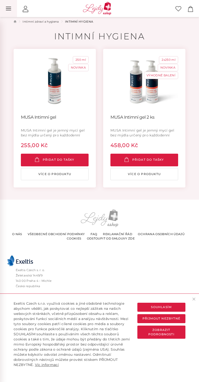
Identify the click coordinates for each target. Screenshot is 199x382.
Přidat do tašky (57, 159)
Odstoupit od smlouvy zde (111, 238)
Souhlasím (161, 307)
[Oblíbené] (178, 8)
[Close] (193, 299)
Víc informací (47, 365)
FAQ (94, 234)
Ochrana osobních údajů (161, 234)
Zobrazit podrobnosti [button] (161, 332)
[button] (25, 8)
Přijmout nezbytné (161, 318)
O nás (17, 234)
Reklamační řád (117, 234)
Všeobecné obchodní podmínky (56, 234)
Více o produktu (54, 174)
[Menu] (8, 8)
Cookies (74, 238)
